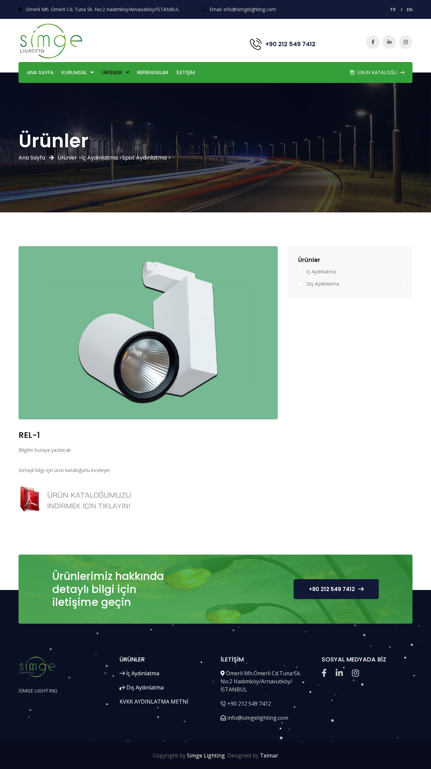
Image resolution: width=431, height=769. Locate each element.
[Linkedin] (389, 42)
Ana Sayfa (32, 157)
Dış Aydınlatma (322, 283)
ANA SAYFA (40, 72)
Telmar (269, 755)
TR (393, 9)
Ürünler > (69, 157)
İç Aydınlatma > (101, 157)
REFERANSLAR (152, 72)
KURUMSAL (74, 72)
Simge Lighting (206, 755)
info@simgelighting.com (250, 9)
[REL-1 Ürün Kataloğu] (78, 500)
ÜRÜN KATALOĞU (377, 72)
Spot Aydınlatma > (146, 157)
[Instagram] (405, 42)
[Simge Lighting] (52, 41)
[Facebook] (372, 42)
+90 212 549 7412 (332, 589)
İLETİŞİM (185, 72)
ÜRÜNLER (112, 72)
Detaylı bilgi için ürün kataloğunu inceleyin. (65, 470)
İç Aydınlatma (321, 271)
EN (409, 9)
